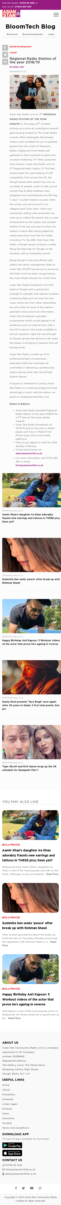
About (6, 1090)
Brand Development (33, 34)
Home (5, 1085)
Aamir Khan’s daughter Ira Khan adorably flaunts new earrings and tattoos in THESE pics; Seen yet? (31, 518)
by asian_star (17, 67)
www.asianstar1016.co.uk (29, 453)
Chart (5, 1114)
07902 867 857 (23, 7)
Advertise (8, 1118)
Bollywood (12, 34)
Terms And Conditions (15, 1128)
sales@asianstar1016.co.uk (20, 1174)
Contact (7, 1123)
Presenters (8, 1095)
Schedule (7, 1099)
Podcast (7, 1109)
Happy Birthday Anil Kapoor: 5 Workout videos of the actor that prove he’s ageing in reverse (28, 999)
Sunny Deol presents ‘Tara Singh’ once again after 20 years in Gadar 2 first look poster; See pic (30, 705)
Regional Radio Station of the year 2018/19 (33, 60)
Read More (52, 874)
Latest (51, 34)
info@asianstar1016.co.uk (29, 465)
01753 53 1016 (27, 3)
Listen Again (9, 1104)
